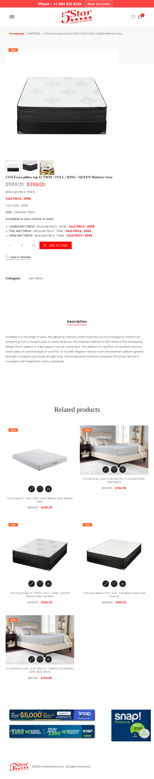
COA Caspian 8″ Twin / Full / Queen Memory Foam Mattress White (40, 500)
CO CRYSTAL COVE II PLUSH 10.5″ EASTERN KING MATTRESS (114, 481)
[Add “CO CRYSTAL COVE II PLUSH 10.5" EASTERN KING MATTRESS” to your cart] (122, 469)
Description (77, 321)
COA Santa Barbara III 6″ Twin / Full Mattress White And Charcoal (114, 595)
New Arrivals (98, 4)
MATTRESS (36, 278)
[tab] (77, 321)
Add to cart (58, 245)
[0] (140, 17)
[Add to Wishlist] (40, 489)
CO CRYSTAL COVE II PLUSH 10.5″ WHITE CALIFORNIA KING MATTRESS (40, 670)
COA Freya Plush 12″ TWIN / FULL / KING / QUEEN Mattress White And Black (40, 595)
